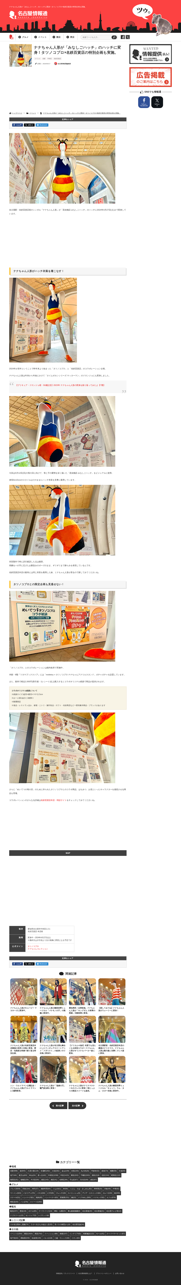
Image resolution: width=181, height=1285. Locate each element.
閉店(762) (38, 1234)
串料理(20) (98, 1189)
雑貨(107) (63, 1234)
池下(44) (13, 1175)
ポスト (30, 125)
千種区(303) (85, 1175)
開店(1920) (28, 1234)
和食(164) (26, 1189)
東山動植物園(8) (74, 1211)
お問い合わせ (119, 1273)
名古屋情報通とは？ (85, 1273)
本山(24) (32, 1175)
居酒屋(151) (64, 1197)
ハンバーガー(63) (51, 1197)
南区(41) (54, 1180)
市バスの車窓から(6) (62, 1224)
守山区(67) (74, 1180)
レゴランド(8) (43, 1215)
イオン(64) (76, 1238)
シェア (18, 125)
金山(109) (65, 1171)
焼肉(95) (39, 1197)
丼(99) (65, 1189)
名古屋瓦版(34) (78, 1224)
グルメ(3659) (15, 1189)
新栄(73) (105, 1171)
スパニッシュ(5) (74, 1193)
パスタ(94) (41, 1193)
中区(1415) (64, 1175)
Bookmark (43, 125)
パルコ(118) (47, 1238)
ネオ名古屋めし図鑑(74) (19, 1224)
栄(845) (23, 1171)
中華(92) (116, 1189)
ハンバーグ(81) (28, 1197)
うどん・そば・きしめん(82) (81, 1189)
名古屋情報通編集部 (64, 63)
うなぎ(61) (57, 1189)
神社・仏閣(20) (60, 1211)
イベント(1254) (16, 1234)
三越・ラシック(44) (61, 1238)
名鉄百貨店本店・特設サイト (54, 800)
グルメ (25, 37)
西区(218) (95, 1175)
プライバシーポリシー (103, 1273)
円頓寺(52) (95, 1171)
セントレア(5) (31, 1215)
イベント (42, 37)
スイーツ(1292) (36, 1202)
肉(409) (117, 1193)
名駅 (44, 58)
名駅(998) (14, 1171)
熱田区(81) (14, 1180)
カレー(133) (107, 1193)
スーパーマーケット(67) (115, 1234)
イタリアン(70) (29, 1193)
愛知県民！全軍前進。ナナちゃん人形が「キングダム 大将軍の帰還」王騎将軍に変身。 (82, 1010)
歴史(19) (23, 1211)
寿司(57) (35, 1189)
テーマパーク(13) (45, 1211)
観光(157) (14, 1211)
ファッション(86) (51, 1234)
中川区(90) (35, 1180)
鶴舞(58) (113, 1171)
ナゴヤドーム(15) (16, 1215)
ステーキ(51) (15, 1197)
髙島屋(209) (25, 1238)
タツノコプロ (33, 946)
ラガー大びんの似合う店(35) (41, 1224)
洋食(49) (107, 1189)
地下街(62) (14, 1238)
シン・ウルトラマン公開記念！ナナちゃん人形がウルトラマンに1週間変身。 (23, 1088)
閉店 (72, 37)
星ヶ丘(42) (42, 1175)
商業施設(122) (88, 1234)
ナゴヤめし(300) (84, 1197)
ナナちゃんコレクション (38, 949)
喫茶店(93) (14, 1202)
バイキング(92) (98, 1197)
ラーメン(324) (15, 1193)
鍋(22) (73, 1197)
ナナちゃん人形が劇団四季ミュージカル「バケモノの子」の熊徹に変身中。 (52, 1010)
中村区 (50, 58)
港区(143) (45, 1180)
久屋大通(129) (33, 1171)
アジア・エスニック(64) (91, 1193)
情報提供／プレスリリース (65, 1273)
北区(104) (105, 1175)
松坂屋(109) (36, 1238)
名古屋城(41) (99, 1211)
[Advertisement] (68, 89)
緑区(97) (93, 1180)
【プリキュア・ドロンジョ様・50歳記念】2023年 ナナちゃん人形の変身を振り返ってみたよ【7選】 (60, 385)
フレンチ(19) (61, 1193)
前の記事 (60, 1105)
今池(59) (122, 1171)
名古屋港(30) (87, 1211)
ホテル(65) (32, 1211)
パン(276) (24, 1202)
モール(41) (100, 1234)
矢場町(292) (45, 1171)
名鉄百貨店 (57, 58)
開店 (58, 37)
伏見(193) (75, 1171)
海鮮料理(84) (46, 1189)
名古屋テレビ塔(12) (113, 1211)
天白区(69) (84, 1180)
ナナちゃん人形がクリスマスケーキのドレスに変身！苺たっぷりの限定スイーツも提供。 (82, 1088)
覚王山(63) (23, 1175)
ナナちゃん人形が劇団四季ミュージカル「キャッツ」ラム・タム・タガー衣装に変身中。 (111, 1088)
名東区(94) (63, 1180)
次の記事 (76, 1105)
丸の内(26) (85, 1171)
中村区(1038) (53, 1175)
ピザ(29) (50, 1193)
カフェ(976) (111, 1197)
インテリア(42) (75, 1234)
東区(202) (74, 1175)
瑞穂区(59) (25, 1180)
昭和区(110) (115, 1175)
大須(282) (56, 1171)
